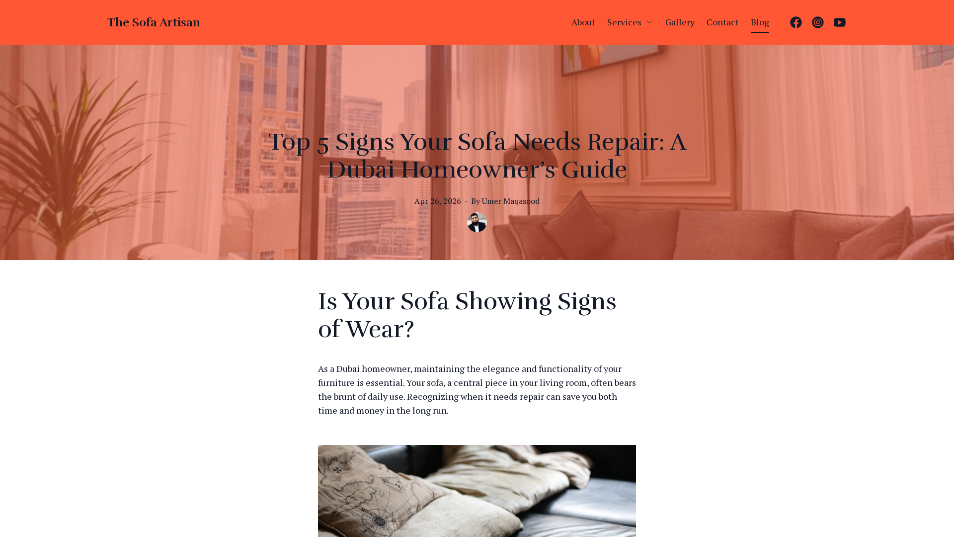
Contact (723, 22)
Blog (760, 22)
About (583, 22)
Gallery (680, 22)
